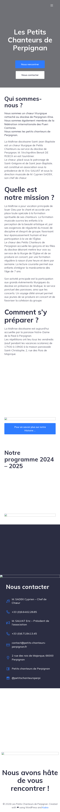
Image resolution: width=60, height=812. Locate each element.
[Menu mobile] (51, 5)
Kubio (45, 807)
